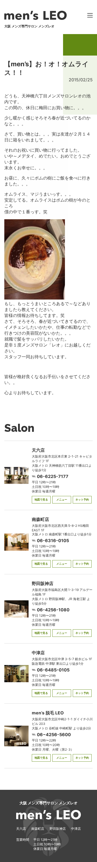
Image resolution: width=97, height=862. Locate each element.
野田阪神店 (58, 829)
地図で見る (41, 499)
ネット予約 (82, 499)
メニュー (61, 499)
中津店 (76, 829)
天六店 (21, 829)
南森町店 (37, 829)
